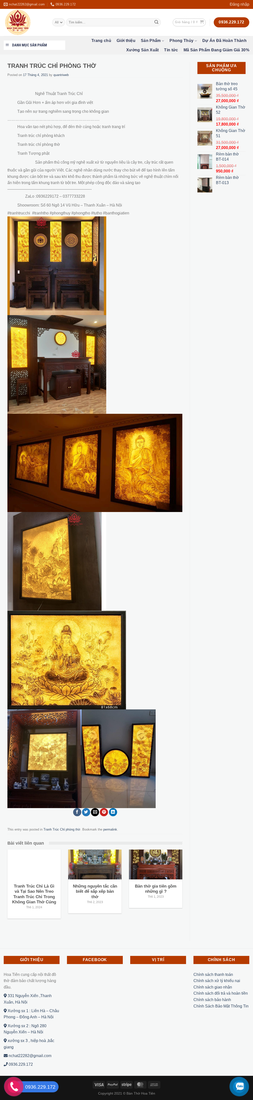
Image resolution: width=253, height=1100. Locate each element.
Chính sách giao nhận (212, 987)
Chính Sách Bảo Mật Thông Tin (221, 1006)
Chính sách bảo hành (212, 1000)
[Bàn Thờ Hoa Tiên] (24, 22)
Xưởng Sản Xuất (142, 50)
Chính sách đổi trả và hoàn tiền (220, 993)
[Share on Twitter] (86, 812)
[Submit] (156, 22)
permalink (110, 829)
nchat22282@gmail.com (29, 1056)
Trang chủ (101, 40)
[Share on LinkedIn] (113, 812)
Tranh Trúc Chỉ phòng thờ (61, 829)
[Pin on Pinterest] (104, 812)
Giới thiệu (126, 40)
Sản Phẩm (151, 40)
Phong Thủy (181, 40)
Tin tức (171, 50)
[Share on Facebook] (77, 812)
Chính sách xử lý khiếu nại (216, 981)
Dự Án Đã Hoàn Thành (224, 40)
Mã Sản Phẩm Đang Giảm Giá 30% (216, 50)
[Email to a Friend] (95, 812)
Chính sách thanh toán (213, 974)
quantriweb (61, 75)
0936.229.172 (20, 1064)
